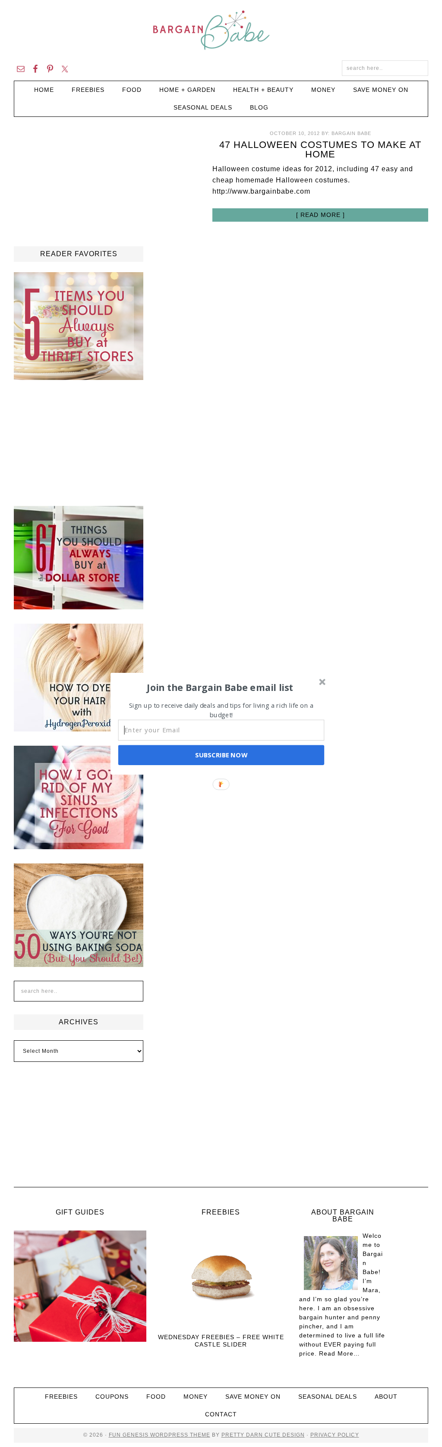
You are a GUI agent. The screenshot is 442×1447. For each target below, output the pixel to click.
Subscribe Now (221, 754)
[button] (220, 687)
